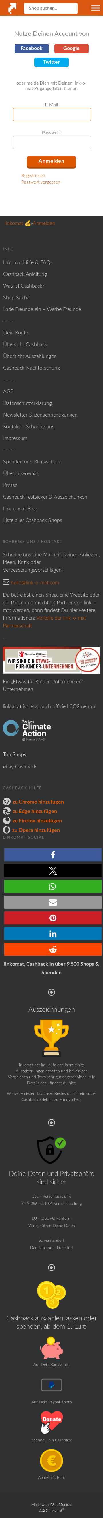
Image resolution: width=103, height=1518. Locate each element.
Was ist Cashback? (24, 286)
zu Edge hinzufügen (35, 811)
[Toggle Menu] (95, 8)
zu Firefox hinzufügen (37, 821)
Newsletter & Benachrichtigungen (40, 415)
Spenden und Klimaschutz (31, 462)
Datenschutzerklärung (27, 403)
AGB (8, 391)
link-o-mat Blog (20, 508)
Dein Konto (15, 333)
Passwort (51, 132)
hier (72, 1083)
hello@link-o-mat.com (35, 582)
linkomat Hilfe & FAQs (28, 262)
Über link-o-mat (20, 473)
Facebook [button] (32, 48)
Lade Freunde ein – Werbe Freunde (42, 309)
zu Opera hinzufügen (36, 830)
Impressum (15, 438)
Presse (10, 485)
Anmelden (44, 223)
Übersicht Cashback (25, 344)
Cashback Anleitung (25, 274)
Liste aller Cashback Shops (32, 520)
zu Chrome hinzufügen (38, 802)
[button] (53, 854)
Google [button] (71, 48)
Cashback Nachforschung (31, 368)
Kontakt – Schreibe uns (28, 426)
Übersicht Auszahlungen (30, 356)
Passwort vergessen (40, 182)
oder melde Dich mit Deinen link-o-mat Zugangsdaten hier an (51, 86)
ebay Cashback (20, 767)
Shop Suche (16, 297)
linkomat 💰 (18, 223)
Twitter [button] (51, 62)
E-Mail (51, 105)
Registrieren (33, 175)
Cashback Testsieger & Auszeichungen (45, 497)
